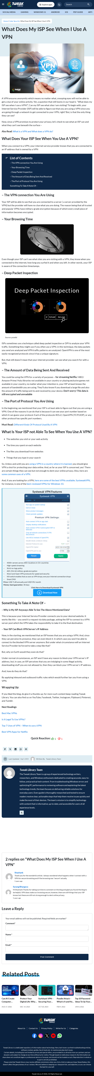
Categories (73, 1028)
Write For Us (61, 1028)
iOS (66, 12)
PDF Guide (78, 12)
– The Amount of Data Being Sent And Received (31, 176)
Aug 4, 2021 (24, 759)
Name (9, 934)
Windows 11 (40, 12)
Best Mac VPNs (9, 713)
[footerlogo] (47, 1020)
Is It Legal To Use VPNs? (13, 719)
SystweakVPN (83, 480)
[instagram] (40, 1035)
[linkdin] (15, 749)
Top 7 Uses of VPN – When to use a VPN (22, 725)
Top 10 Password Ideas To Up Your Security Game (82, 1001)
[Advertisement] (47, 836)
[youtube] (53, 1035)
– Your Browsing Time (20, 167)
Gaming (24, 12)
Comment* (10, 923)
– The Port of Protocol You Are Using (26, 181)
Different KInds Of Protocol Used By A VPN (35, 424)
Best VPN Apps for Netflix (15, 731)
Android (55, 12)
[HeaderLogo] (15, 4)
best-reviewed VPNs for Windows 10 (45, 483)
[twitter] (10, 749)
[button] (59, 4)
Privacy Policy (46, 1028)
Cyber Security (14, 21)
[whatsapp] (59, 1035)
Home (5, 21)
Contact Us (33, 1028)
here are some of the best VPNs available (55, 480)
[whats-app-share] (21, 749)
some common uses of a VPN (16, 474)
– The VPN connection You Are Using (26, 163)
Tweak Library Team (53, 759)
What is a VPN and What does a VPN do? (33, 131)
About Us (21, 1028)
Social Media (9, 12)
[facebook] (5, 749)
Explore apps (47, 4)
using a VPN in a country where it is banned (50, 463)
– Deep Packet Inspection (21, 172)
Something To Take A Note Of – (23, 185)
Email (9, 945)
